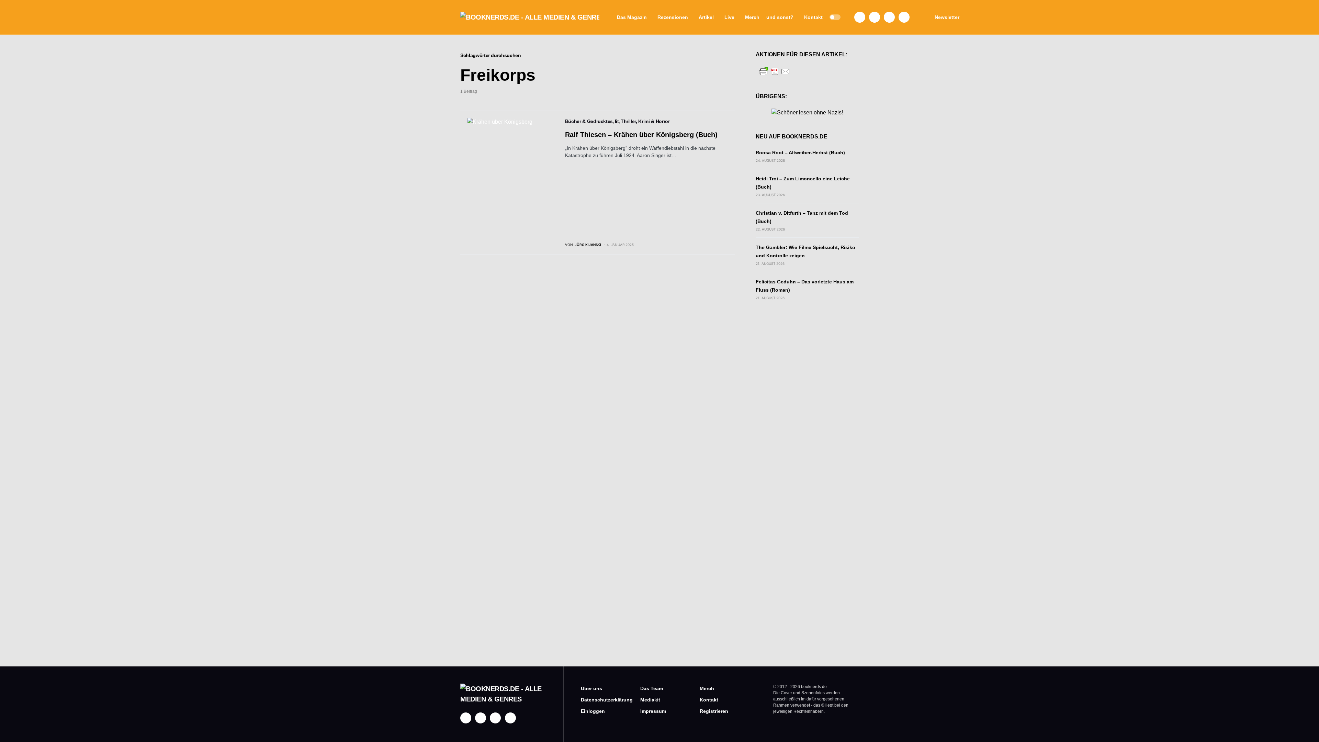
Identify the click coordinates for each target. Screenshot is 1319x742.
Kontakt (709, 699)
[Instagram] (874, 17)
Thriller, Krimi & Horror (645, 121)
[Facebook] (859, 17)
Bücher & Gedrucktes (589, 121)
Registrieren (714, 711)
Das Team (651, 688)
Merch (707, 688)
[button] (835, 17)
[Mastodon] (889, 17)
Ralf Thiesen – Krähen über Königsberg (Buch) (641, 134)
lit (617, 121)
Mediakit (650, 699)
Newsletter (947, 17)
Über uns (591, 688)
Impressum (653, 711)
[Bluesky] (904, 17)
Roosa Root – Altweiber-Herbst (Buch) (800, 152)
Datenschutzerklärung (600, 699)
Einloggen (593, 711)
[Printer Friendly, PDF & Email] (774, 71)
